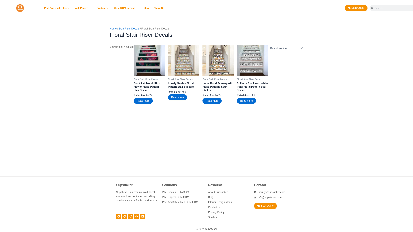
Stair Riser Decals (129, 28)
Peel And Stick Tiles (55, 8)
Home (113, 28)
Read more (143, 100)
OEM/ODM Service (124, 8)
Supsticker (124, 185)
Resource (215, 185)
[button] (265, 206)
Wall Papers (81, 8)
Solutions (169, 185)
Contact (260, 185)
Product (101, 8)
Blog (146, 8)
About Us (159, 8)
